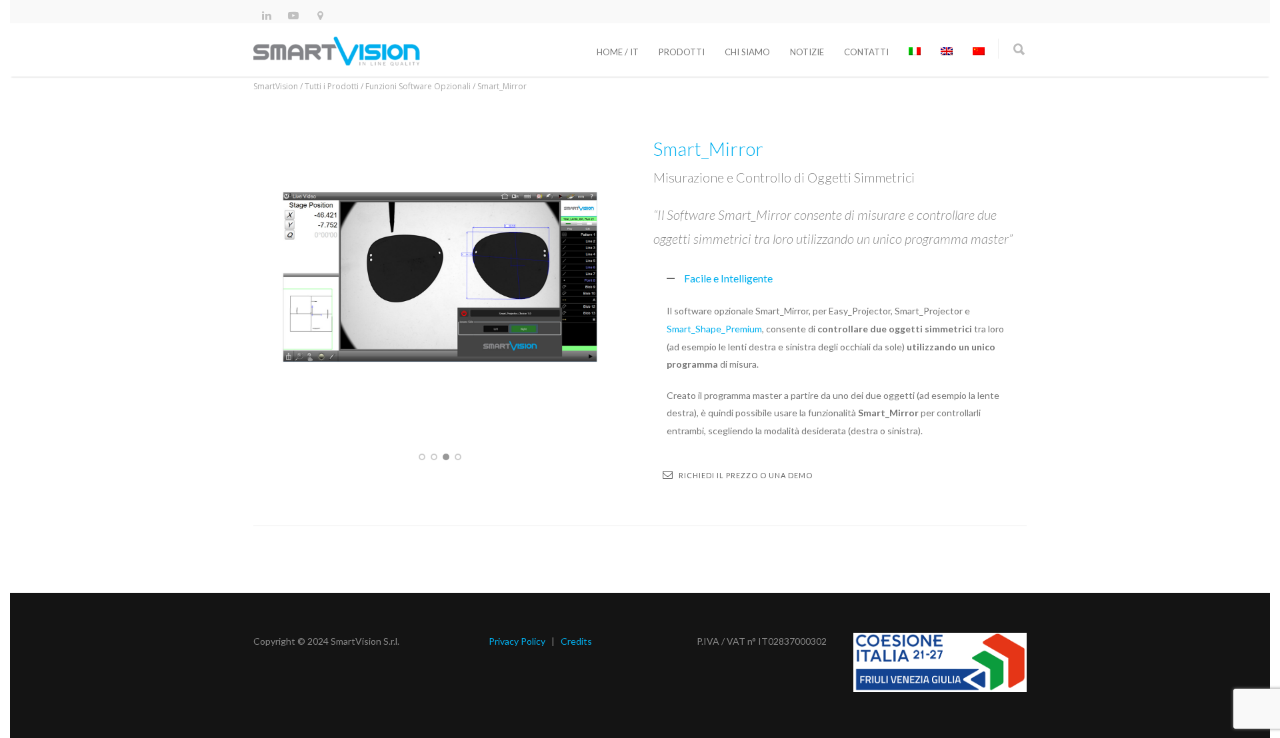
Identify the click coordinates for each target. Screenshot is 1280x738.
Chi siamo (747, 52)
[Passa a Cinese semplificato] (979, 52)
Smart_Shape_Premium (714, 328)
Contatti (866, 52)
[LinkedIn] (266, 15)
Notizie (807, 52)
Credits (576, 641)
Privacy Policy (517, 641)
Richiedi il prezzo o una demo (746, 475)
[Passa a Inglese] (947, 52)
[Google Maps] (320, 15)
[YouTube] (293, 15)
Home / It (618, 52)
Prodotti (682, 52)
